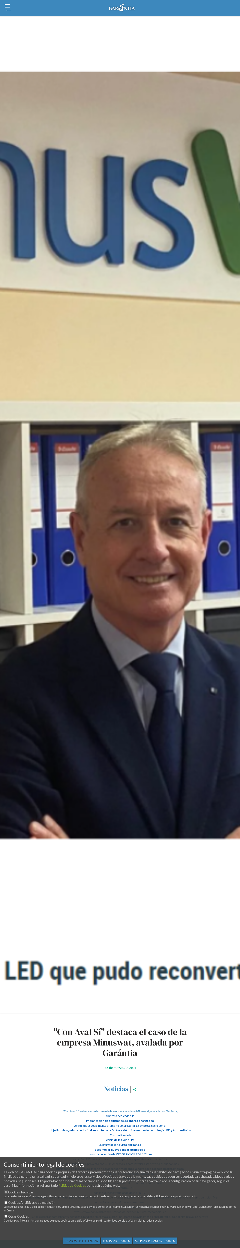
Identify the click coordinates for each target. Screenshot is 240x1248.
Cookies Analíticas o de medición (31, 1202)
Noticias (116, 1088)
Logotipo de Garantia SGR (122, 8)
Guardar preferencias (81, 1240)
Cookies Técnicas (20, 1192)
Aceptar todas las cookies (155, 1240)
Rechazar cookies (116, 1240)
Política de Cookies (72, 1185)
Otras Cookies (18, 1216)
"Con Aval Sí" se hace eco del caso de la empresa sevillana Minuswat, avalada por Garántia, (120, 1111)
